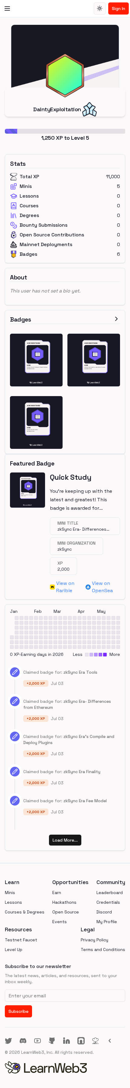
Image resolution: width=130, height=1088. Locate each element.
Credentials (108, 902)
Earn (56, 892)
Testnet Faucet (21, 940)
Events (59, 921)
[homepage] (65, 1067)
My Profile (106, 921)
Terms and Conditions (103, 949)
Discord (104, 912)
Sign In (118, 8)
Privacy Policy (94, 940)
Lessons (13, 902)
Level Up (13, 949)
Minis (10, 892)
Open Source (65, 912)
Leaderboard (109, 892)
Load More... (65, 840)
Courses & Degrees (24, 912)
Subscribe (18, 1011)
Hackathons (64, 902)
